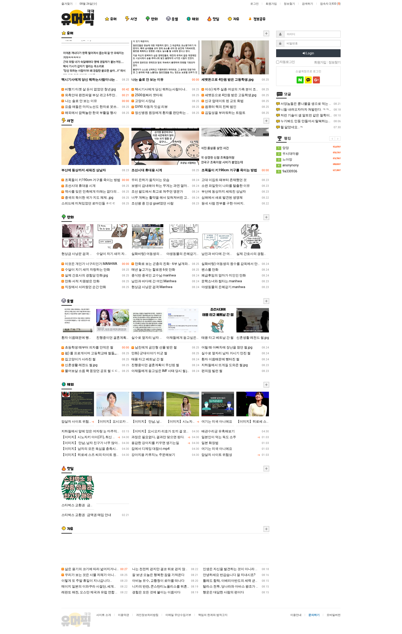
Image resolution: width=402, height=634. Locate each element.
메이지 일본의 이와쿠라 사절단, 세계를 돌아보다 (94, 586)
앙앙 (309, 147)
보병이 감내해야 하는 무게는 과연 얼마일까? (165, 185)
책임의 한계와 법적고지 (213, 615)
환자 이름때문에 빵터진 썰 (235, 359)
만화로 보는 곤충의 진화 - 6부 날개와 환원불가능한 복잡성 (166, 264)
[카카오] (308, 79)
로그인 (254, 3)
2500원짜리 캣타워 (166, 95)
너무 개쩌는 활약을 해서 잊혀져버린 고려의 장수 (165, 197)
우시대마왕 (309, 153)
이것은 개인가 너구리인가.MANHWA (96, 264)
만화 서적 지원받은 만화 (96, 281)
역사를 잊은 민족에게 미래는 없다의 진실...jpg (96, 191)
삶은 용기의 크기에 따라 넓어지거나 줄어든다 (95, 569)
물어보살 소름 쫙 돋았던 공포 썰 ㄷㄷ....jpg (96, 371)
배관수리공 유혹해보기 (235, 431)
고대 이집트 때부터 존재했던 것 (235, 180)
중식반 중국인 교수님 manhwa (165, 275)
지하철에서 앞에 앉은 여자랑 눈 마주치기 (95, 431)
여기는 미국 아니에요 (235, 448)
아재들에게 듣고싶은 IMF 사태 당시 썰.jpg (165, 371)
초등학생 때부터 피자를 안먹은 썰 (96, 347)
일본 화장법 (235, 443)
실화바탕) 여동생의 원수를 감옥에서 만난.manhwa (235, 264)
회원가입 (271, 3)
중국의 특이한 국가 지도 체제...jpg (96, 197)
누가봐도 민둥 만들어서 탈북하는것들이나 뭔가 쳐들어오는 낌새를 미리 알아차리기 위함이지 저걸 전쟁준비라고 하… (310, 121)
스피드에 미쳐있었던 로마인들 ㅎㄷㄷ (95, 203)
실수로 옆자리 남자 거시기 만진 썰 (235, 353)
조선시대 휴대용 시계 (96, 185)
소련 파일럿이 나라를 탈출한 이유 (235, 185)
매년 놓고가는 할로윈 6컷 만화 (165, 269)
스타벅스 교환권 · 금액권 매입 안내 (95, 515)
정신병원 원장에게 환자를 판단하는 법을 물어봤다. (166, 113)
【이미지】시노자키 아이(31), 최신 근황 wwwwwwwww (95, 437)
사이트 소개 (103, 615)
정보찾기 (289, 3)
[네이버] (300, 79)
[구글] (316, 79)
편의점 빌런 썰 (235, 371)
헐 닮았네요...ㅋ (310, 127)
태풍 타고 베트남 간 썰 (165, 359)
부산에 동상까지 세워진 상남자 (235, 191)
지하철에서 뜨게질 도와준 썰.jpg (235, 365)
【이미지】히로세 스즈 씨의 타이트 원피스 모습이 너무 (95, 455)
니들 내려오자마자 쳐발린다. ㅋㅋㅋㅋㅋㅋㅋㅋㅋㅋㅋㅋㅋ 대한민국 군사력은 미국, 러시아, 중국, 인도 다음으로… (310, 109)
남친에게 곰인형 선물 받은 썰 (166, 347)
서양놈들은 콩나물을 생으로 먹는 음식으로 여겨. (310, 103)
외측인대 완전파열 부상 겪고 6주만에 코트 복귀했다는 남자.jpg (96, 95)
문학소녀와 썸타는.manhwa (235, 281)
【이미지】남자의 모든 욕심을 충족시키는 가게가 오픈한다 (95, 448)
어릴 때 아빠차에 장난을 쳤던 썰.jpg (235, 347)
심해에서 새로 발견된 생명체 (235, 197)
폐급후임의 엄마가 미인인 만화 (235, 275)
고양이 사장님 (166, 101)
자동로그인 (287, 62)
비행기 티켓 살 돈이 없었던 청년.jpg (96, 89)
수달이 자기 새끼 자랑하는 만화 (96, 269)
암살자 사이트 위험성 (235, 455)
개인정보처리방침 (147, 615)
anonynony (309, 165)
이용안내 (296, 615)
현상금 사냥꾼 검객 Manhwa (165, 287)
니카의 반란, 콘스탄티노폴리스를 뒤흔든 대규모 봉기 (165, 586)
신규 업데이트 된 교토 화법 (236, 101)
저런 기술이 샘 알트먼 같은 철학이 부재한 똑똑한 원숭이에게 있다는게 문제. (310, 115)
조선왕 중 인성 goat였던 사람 (165, 203)
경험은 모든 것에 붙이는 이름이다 (165, 592)
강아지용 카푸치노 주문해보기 (165, 455)
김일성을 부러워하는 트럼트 (236, 113)
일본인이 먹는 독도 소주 (235, 437)
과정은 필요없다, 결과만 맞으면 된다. (165, 437)
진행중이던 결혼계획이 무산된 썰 (165, 365)
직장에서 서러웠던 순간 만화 (96, 287)
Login (309, 53)
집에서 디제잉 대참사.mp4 (165, 448)
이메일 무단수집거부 (178, 615)
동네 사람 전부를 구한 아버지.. (235, 203)
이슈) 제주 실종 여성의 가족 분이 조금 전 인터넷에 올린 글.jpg (236, 89)
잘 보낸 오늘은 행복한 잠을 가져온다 (165, 575)
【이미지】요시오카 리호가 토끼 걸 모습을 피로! (165, 431)
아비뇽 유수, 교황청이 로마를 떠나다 (165, 580)
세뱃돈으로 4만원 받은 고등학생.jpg (236, 95)
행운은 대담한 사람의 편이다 (236, 592)
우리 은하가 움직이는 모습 (165, 180)
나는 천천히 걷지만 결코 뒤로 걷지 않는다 (165, 569)
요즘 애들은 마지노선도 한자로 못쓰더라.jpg (96, 106)
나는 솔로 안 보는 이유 (96, 101)
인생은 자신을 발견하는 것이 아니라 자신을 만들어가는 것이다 (236, 569)
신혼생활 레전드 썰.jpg (96, 365)
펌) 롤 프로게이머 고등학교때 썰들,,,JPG (96, 353)
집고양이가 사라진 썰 (96, 359)
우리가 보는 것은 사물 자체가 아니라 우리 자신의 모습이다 (95, 575)
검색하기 (307, 3)
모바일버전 (334, 615)
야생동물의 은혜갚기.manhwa (235, 287)
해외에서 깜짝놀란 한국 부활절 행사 (96, 113)
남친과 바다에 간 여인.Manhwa (165, 281)
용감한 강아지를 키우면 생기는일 (165, 443)
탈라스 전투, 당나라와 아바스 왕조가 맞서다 (236, 586)
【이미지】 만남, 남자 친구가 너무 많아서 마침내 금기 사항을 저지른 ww (95, 443)
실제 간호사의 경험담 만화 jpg (96, 275)
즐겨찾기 (67, 3)
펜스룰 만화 (235, 269)
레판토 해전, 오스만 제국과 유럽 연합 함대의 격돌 (94, 592)
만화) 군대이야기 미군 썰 (165, 353)
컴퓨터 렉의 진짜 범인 (236, 106)
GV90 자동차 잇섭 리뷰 (166, 106)
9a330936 (309, 171)
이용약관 (123, 615)
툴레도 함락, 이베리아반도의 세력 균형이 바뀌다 (236, 580)
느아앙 (309, 159)
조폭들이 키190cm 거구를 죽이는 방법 (96, 180)
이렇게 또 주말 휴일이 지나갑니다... (94, 580)
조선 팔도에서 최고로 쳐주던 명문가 (165, 191)
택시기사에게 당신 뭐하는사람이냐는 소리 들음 (166, 89)
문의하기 (314, 615)
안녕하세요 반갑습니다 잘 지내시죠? (236, 575)
